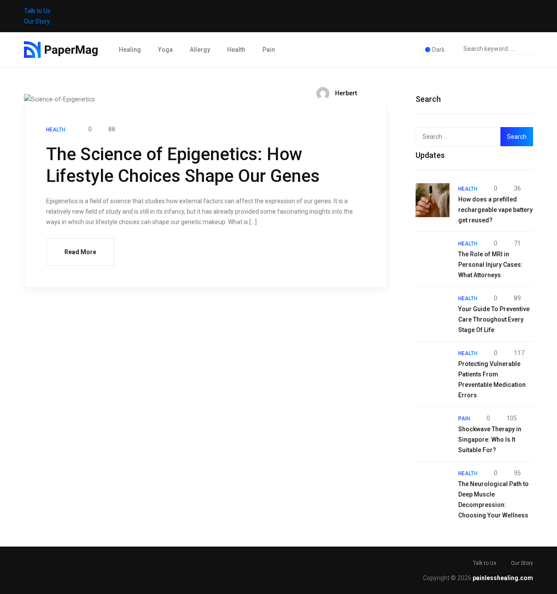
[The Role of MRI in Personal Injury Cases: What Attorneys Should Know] (433, 255)
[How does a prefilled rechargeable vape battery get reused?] (433, 200)
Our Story (37, 21)
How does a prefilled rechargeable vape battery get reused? (495, 210)
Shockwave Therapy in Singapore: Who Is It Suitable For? (489, 439)
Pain (268, 49)
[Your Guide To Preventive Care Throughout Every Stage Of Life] (433, 310)
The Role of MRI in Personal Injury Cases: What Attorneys (490, 265)
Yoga (165, 49)
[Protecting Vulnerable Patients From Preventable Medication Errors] (433, 365)
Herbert (345, 93)
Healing (130, 49)
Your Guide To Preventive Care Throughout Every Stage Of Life (494, 319)
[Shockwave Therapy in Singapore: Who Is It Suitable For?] (433, 430)
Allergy (200, 49)
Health (236, 49)
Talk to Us (37, 10)
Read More (80, 251)
